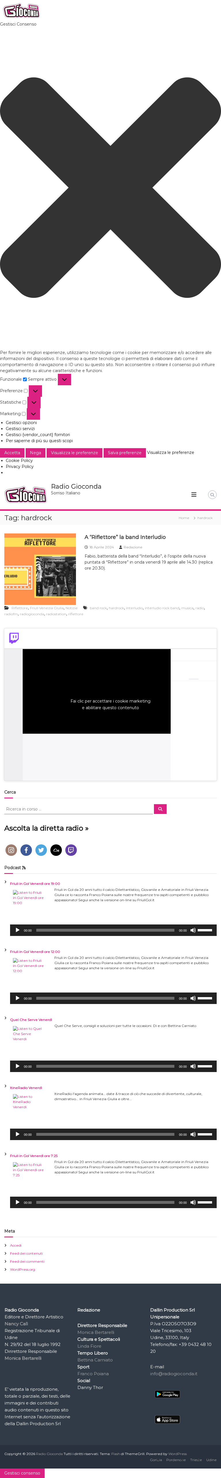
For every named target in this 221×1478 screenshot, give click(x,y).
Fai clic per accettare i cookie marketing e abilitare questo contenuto (110, 704)
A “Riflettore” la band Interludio (125, 537)
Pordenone (176, 1460)
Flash (115, 1454)
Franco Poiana (93, 1373)
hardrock (116, 608)
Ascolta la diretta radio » (46, 828)
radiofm (11, 614)
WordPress (177, 1454)
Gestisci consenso (22, 1473)
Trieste (196, 1460)
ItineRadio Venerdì (26, 1088)
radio (199, 608)
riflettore (75, 614)
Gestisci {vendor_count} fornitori (38, 434)
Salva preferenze (125, 452)
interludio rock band (162, 608)
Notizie (72, 608)
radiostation (56, 614)
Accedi (16, 1245)
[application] (113, 930)
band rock (98, 608)
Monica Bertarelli (95, 1332)
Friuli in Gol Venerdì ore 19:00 (35, 883)
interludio (134, 608)
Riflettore (20, 608)
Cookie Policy (19, 460)
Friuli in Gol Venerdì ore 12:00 (35, 951)
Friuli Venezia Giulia (47, 608)
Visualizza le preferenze (74, 452)
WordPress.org (22, 1269)
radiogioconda (32, 614)
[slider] (206, 929)
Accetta (12, 452)
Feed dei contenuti (26, 1253)
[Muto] (193, 930)
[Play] (17, 930)
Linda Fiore (89, 1346)
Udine (211, 1460)
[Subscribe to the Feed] (24, 867)
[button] (110, 188)
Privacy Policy (20, 466)
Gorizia (156, 1460)
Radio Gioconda (76, 486)
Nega (35, 452)
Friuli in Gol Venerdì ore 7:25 (34, 1156)
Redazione (133, 547)
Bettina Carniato (95, 1360)
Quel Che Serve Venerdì (31, 1019)
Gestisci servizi (20, 428)
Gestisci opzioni (21, 422)
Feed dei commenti (27, 1261)
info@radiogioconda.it (173, 1373)
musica (187, 608)
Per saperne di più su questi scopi (39, 440)
